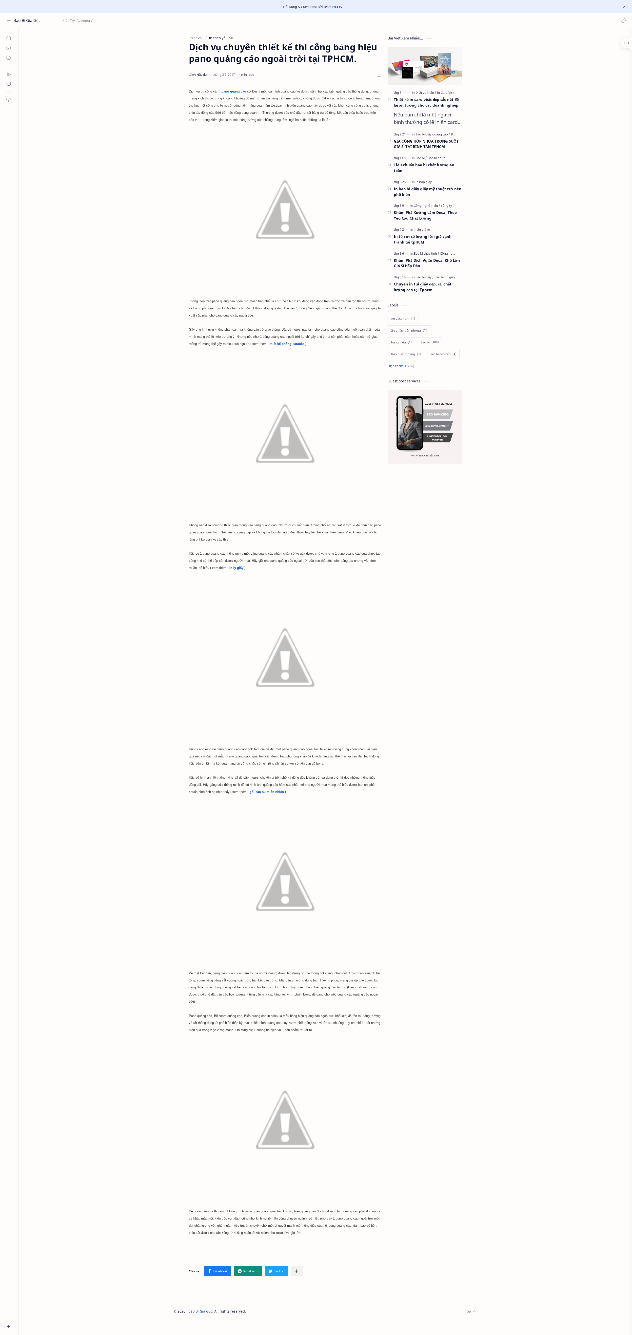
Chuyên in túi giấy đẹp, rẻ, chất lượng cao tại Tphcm (423, 287)
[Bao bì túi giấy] (444, 277)
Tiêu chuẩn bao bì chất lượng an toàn (424, 167)
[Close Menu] (624, 6)
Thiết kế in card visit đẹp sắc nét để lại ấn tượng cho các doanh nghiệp (426, 102)
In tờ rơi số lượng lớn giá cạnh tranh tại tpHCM (423, 239)
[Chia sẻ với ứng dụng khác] (297, 1271)
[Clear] (140, 20)
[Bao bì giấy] (424, 277)
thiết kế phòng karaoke (287, 344)
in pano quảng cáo (231, 91)
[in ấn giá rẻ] (422, 229)
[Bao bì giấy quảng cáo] (432, 134)
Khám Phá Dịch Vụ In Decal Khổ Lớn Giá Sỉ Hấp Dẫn (427, 263)
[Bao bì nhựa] (436, 158)
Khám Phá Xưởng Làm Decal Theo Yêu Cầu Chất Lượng (425, 215)
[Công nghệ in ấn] (427, 205)
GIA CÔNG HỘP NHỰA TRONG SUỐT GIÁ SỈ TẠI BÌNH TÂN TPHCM (426, 144)
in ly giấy (236, 568)
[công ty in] (448, 205)
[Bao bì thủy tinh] (426, 253)
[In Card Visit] (445, 92)
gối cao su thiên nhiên (267, 792)
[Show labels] (402, 366)
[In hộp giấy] (423, 182)
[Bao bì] (421, 158)
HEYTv (337, 6)
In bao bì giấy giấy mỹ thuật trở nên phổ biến (427, 191)
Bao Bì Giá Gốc (27, 20)
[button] (623, 20)
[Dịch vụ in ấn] (425, 92)
